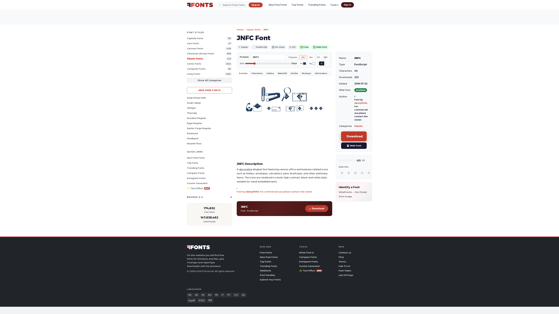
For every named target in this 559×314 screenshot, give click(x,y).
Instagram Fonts (196, 178)
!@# (326, 57)
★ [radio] (342, 172)
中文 (236, 295)
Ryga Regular (194, 123)
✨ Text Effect (198, 188)
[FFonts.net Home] (200, 5)
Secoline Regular (196, 118)
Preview (243, 73)
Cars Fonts (193, 43)
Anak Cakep (194, 102)
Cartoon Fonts (195, 48)
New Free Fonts (278, 4)
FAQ (341, 257)
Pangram (293, 57)
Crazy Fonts (193, 74)
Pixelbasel (192, 138)
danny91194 (252, 191)
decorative (245, 169)
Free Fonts (266, 252)
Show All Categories (209, 80)
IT (223, 295)
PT (228, 295)
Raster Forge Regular (199, 128)
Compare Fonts (196, 173)
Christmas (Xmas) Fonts (200, 53)
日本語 (202, 300)
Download (318, 208)
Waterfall (282, 73)
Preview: (244, 57)
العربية (191, 300)
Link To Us (344, 266)
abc (311, 57)
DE (196, 295)
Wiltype (191, 108)
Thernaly (192, 113)
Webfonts (265, 270)
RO (209, 295)
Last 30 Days (346, 275)
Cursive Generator (197, 183)
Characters (257, 73)
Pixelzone (192, 133)
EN (189, 295)
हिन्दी (210, 300)
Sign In (347, 4)
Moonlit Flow (194, 143)
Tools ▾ (334, 5)
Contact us (345, 252)
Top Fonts (297, 4)
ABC (303, 57)
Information (321, 73)
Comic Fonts (194, 63)
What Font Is (306, 252)
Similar (294, 73)
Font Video (345, 270)
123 (318, 57)
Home (240, 29)
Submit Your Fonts (270, 279)
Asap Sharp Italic (196, 97)
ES (203, 295)
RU (243, 295)
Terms (342, 261)
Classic (358, 126)
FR (216, 295)
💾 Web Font (354, 145)
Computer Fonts (196, 68)
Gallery (270, 73)
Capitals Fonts (195, 38)
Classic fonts (253, 29)
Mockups (306, 73)
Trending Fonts (317, 4)
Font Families (267, 275)
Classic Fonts (195, 58)
